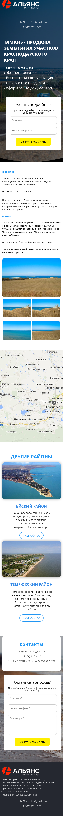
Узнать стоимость (33, 142)
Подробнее (31, 535)
